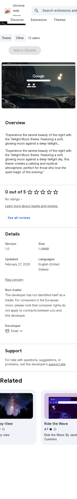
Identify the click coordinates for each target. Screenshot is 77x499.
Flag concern (14, 280)
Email (14, 331)
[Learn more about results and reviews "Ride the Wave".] (55, 429)
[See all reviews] (19, 218)
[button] (38, 86)
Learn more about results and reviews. (31, 206)
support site (57, 364)
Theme (6, 38)
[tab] (17, 20)
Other (20, 38)
